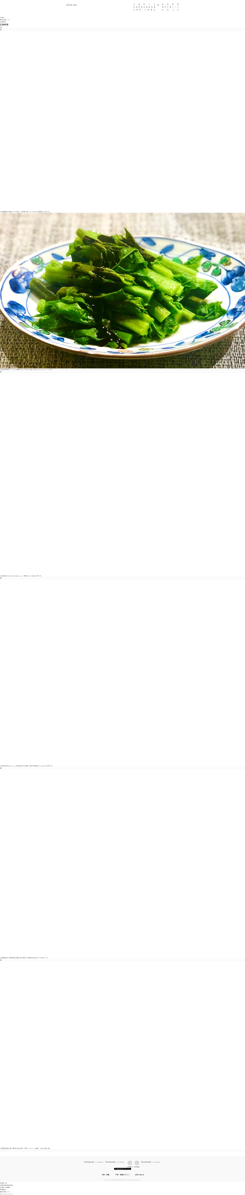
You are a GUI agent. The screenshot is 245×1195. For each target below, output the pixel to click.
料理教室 (170, 4)
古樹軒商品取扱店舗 (144, 7)
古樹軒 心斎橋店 (144, 10)
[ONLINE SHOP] (158, 4)
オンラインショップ (6, 1194)
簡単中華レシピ (170, 7)
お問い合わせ (139, 1174)
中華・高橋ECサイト (122, 1174)
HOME (2, 17)
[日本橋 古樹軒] (71, 5)
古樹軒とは (144, 4)
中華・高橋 (105, 1174)
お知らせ (170, 10)
